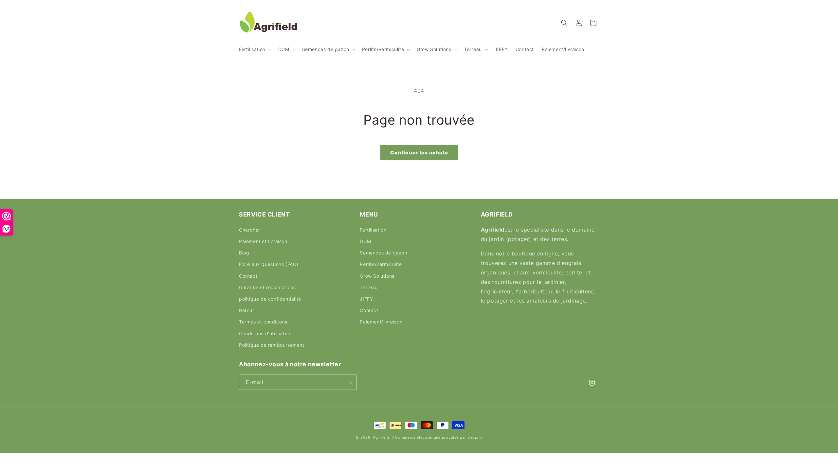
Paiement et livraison (263, 241)
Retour (246, 310)
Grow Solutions (377, 276)
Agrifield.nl (383, 437)
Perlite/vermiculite (381, 264)
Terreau (368, 287)
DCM (365, 241)
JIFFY (366, 299)
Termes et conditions (263, 321)
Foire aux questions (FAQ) (269, 264)
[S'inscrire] (349, 382)
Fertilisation (373, 230)
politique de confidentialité (270, 299)
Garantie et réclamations (267, 287)
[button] (254, 49)
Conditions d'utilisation (265, 333)
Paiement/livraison (381, 321)
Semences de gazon (383, 252)
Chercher (249, 230)
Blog (244, 252)
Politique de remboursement (271, 345)
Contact (248, 276)
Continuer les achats (419, 152)
